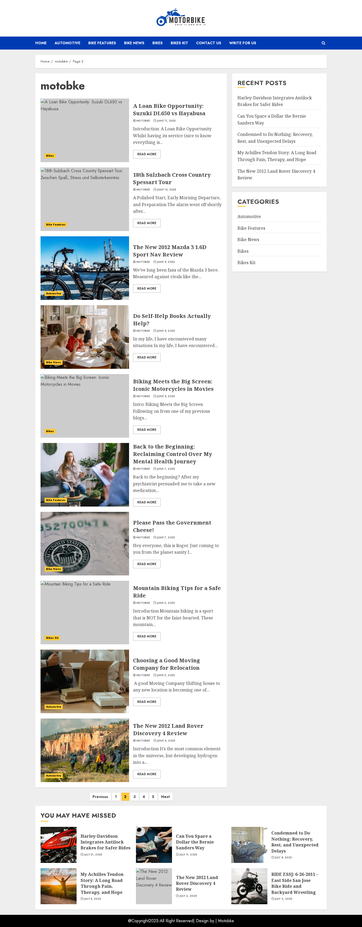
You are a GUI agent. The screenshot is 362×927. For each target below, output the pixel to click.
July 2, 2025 (188, 896)
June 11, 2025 (166, 121)
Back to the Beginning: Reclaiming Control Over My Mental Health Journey (172, 454)
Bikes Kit (179, 43)
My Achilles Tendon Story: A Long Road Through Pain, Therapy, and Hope (102, 883)
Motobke (226, 921)
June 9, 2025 (166, 262)
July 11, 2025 (188, 855)
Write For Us (242, 43)
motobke (143, 121)
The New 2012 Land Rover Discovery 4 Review (168, 729)
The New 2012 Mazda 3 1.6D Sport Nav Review (169, 250)
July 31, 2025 (93, 855)
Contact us (208, 43)
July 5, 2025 (92, 899)
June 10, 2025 (166, 190)
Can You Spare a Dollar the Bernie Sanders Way (195, 842)
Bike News (134, 43)
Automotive (67, 43)
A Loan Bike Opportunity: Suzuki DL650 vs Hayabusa (169, 109)
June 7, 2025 (166, 469)
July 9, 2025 (283, 857)
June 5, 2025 (166, 603)
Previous (100, 796)
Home (41, 43)
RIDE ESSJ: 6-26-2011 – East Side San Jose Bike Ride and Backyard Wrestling (294, 883)
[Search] (323, 43)
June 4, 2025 (166, 741)
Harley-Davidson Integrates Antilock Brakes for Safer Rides (105, 842)
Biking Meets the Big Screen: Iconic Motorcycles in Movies (173, 385)
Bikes (157, 43)
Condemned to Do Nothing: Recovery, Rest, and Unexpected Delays (295, 842)
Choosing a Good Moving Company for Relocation (166, 664)
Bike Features (102, 43)
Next (165, 796)
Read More (146, 154)
